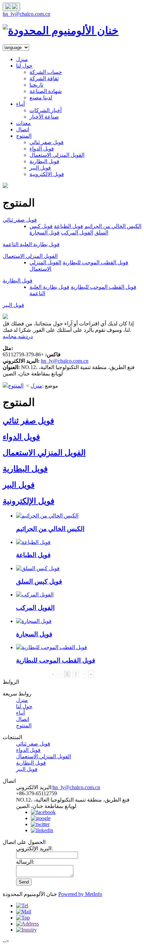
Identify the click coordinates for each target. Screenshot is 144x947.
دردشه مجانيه (18, 336)
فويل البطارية (44, 161)
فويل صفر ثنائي (46, 142)
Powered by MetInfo (80, 894)
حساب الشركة (45, 72)
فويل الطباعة (68, 226)
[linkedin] (42, 830)
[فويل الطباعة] (33, 542)
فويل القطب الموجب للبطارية (95, 262)
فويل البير (40, 168)
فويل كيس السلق (39, 581)
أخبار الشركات (45, 110)
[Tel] (22, 905)
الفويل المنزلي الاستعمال (56, 155)
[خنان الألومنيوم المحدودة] (61, 31)
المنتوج (23, 136)
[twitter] (40, 824)
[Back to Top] (23, 917)
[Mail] (23, 911)
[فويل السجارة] (34, 621)
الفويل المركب (77, 232)
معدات (23, 123)
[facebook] (43, 812)
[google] (41, 818)
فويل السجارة (44, 232)
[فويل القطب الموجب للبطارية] (51, 647)
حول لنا (24, 66)
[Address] (27, 924)
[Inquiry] (26, 930)
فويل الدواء (41, 148)
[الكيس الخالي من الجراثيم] (47, 515)
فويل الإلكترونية (46, 174)
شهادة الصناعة (45, 91)
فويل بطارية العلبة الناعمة (31, 244)
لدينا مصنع (40, 97)
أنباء (20, 104)
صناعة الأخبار (44, 117)
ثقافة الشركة (44, 78)
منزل (22, 59)
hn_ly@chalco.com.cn (26, 14)
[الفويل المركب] (35, 594)
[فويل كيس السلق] (38, 568)
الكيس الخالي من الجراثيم (112, 226)
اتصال (22, 129)
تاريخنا (36, 85)
